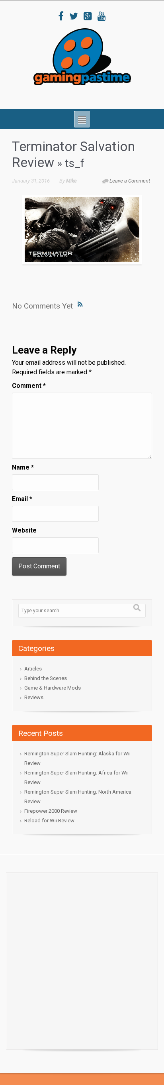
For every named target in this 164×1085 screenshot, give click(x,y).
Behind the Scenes (45, 678)
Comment (29, 385)
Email (22, 499)
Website (24, 530)
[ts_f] (82, 229)
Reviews (33, 697)
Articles (33, 669)
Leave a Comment (129, 181)
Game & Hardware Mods (52, 688)
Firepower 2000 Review (50, 811)
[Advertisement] (82, 959)
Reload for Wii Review (49, 821)
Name (23, 467)
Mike (71, 181)
